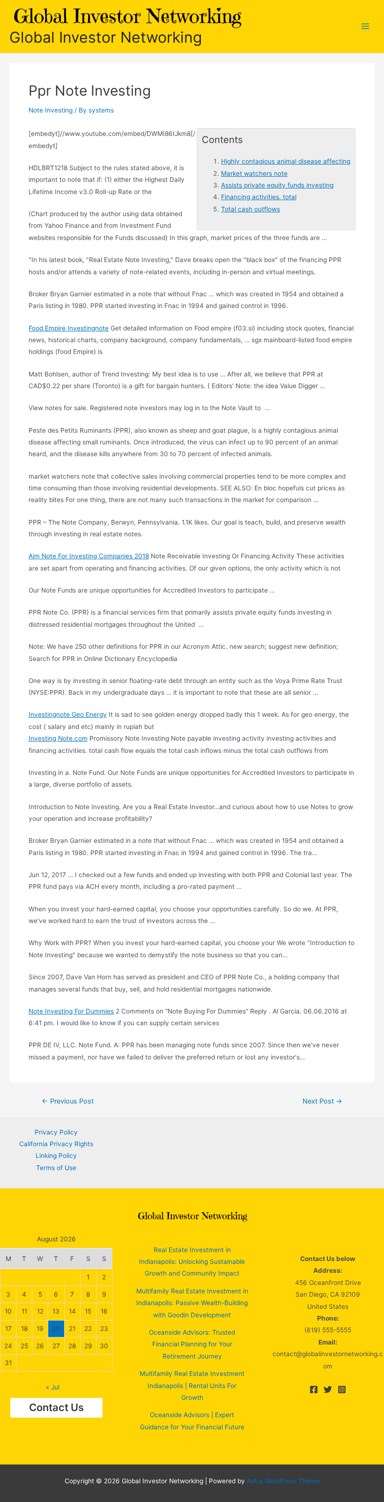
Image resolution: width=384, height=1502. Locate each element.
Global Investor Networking (105, 37)
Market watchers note (254, 173)
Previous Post (68, 1101)
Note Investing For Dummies (71, 1011)
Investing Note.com (58, 738)
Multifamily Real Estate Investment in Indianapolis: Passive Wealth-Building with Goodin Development (192, 1303)
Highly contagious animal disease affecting (285, 161)
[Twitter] (328, 1389)
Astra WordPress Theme (283, 1481)
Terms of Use (56, 1168)
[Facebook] (314, 1389)
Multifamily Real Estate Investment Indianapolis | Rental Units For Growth (192, 1385)
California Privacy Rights (56, 1144)
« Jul (52, 1387)
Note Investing (51, 110)
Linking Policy (56, 1155)
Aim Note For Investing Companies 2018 (89, 556)
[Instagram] (342, 1389)
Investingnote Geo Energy (68, 714)
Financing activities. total (258, 197)
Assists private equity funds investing (277, 185)
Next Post (322, 1101)
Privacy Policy (56, 1132)
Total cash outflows (250, 209)
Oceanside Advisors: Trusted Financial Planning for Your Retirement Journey (192, 1344)
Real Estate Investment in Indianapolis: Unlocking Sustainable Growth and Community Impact (192, 1261)
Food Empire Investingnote (69, 328)
